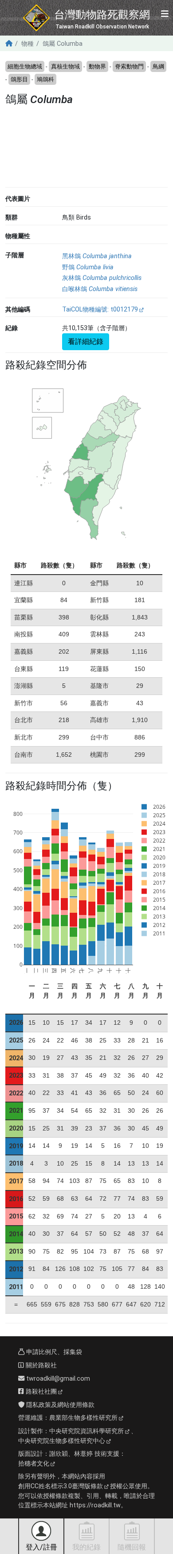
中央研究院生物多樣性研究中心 (61, 1441)
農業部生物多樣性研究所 (83, 1418)
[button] (38, 148)
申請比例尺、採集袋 (53, 1352)
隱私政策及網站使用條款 (59, 1405)
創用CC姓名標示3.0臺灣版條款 (60, 1486)
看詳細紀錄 (85, 341)
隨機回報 (132, 1547)
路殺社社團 (40, 1391)
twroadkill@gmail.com (57, 1378)
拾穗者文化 (33, 1463)
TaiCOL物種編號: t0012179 (100, 309)
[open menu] (165, 14)
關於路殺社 (40, 1365)
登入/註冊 (41, 1547)
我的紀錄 (86, 1547)
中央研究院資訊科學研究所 (86, 1431)
